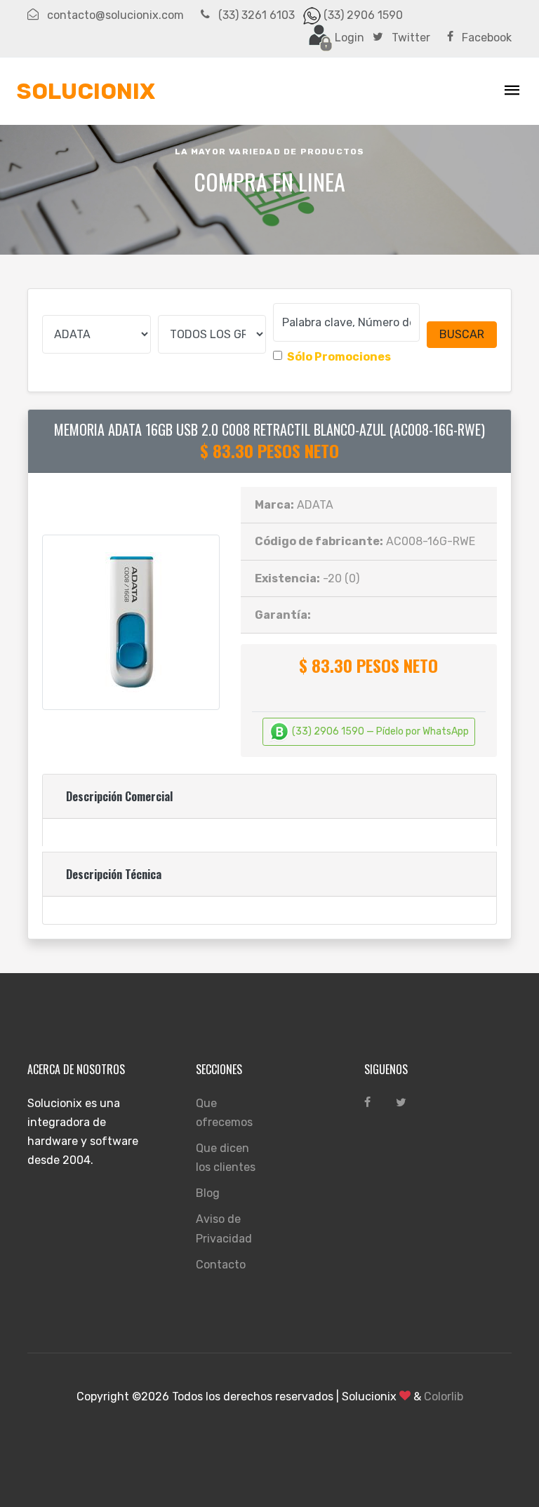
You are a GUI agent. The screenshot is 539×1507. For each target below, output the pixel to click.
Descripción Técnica (113, 874)
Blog (208, 1193)
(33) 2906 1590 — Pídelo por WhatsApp (379, 731)
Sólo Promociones (339, 356)
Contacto (221, 1264)
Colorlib (443, 1396)
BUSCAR (461, 334)
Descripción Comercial (119, 796)
